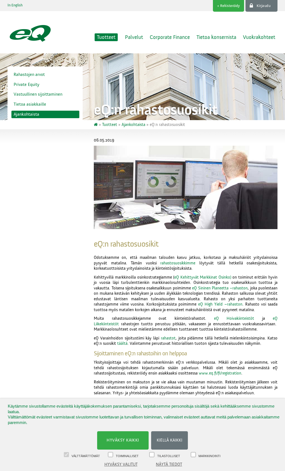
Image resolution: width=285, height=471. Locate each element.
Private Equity (26, 84)
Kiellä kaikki (169, 440)
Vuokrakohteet (259, 37)
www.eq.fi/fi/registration (220, 373)
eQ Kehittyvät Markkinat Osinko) (202, 277)
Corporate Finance (170, 37)
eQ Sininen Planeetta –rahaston (220, 288)
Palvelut (134, 37)
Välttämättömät (86, 456)
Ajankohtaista (26, 114)
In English (15, 5)
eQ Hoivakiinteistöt (234, 318)
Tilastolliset (168, 456)
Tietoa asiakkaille (30, 104)
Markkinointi (209, 456)
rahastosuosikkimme (177, 263)
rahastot (168, 338)
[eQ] (96, 124)
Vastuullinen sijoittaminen (38, 94)
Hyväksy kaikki (123, 440)
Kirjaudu (264, 6)
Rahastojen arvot (29, 74)
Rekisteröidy (230, 6)
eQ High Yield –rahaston (219, 304)
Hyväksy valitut (120, 464)
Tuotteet (106, 37)
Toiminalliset (127, 456)
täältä (122, 343)
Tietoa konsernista (216, 37)
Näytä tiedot (169, 464)
